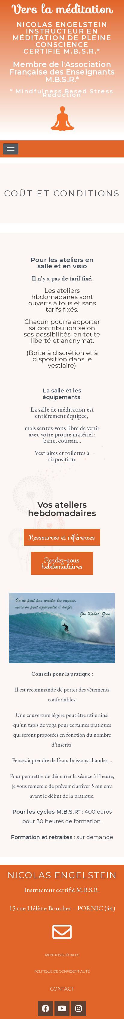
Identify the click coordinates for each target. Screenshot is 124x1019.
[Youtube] (62, 1008)
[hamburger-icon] (10, 148)
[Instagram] (78, 1008)
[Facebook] (45, 1008)
